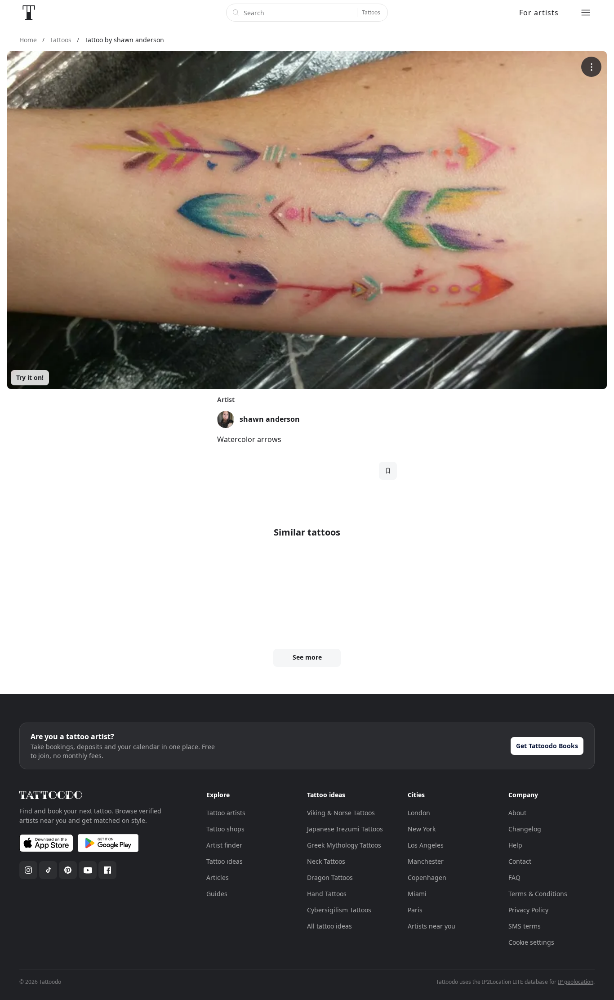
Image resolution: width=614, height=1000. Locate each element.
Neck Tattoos (326, 861)
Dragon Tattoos (330, 877)
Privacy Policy (528, 910)
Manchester (426, 861)
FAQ (514, 877)
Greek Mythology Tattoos (344, 845)
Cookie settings (531, 942)
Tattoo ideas (224, 861)
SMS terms (524, 926)
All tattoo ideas (329, 926)
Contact (519, 861)
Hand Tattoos (327, 893)
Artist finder (224, 845)
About (517, 812)
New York (422, 829)
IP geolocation (575, 982)
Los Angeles (426, 845)
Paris (415, 910)
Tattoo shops (225, 829)
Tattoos (371, 12)
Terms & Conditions (537, 893)
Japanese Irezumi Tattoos (345, 829)
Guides (216, 893)
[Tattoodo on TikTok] (48, 870)
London (419, 812)
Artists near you (431, 926)
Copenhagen (427, 877)
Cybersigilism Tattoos (339, 910)
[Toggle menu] (586, 12)
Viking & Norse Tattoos (341, 812)
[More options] (591, 67)
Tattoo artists (225, 812)
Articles (217, 877)
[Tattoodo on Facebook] (107, 870)
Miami (417, 893)
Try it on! (30, 377)
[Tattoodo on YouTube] (88, 870)
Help (515, 845)
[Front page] (28, 12)
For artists (539, 13)
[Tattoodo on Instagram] (28, 870)
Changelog (524, 829)
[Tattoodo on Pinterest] (68, 870)
